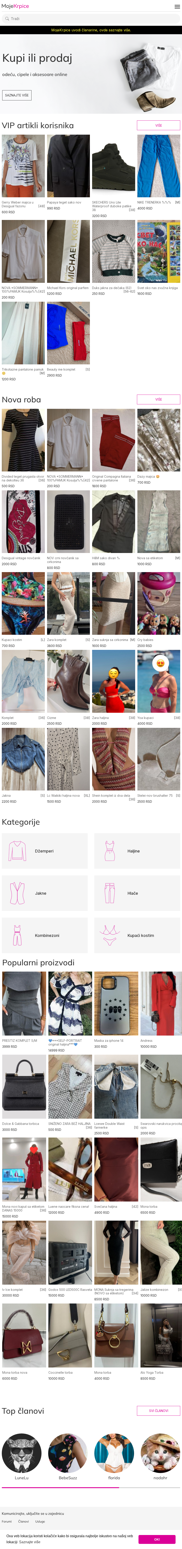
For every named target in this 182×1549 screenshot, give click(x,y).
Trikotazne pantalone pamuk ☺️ (23, 371)
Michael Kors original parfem (68, 288)
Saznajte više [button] (29, 1542)
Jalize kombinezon (154, 1289)
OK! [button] (157, 1539)
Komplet (8, 718)
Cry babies (145, 640)
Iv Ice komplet (12, 1289)
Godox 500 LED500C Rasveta (70, 1289)
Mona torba (148, 1206)
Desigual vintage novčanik (21, 558)
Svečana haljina (105, 1206)
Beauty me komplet (61, 369)
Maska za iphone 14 (108, 1040)
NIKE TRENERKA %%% (154, 202)
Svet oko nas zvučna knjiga (157, 288)
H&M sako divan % (106, 558)
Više (158, 125)
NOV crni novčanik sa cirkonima (63, 560)
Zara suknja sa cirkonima (110, 640)
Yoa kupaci (145, 718)
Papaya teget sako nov (64, 202)
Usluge (40, 1521)
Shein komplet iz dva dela (111, 795)
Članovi (23, 1521)
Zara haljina (100, 718)
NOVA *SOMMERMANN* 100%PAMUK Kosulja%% (20, 289)
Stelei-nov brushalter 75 (155, 795)
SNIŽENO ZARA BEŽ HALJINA (69, 1124)
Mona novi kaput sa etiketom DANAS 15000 (23, 1208)
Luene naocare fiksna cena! (68, 1206)
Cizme (51, 718)
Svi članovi (158, 1411)
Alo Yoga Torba (151, 1372)
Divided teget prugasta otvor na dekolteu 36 (23, 478)
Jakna (6, 795)
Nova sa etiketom (150, 558)
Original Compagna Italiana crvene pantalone (111, 478)
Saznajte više (17, 95)
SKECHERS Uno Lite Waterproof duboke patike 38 (111, 206)
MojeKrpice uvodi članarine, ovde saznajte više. (91, 30)
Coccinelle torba (60, 1372)
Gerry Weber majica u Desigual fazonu (18, 204)
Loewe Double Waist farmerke (109, 1125)
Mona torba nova (14, 1372)
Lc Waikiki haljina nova (63, 795)
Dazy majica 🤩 (148, 476)
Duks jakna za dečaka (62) (112, 288)
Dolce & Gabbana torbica (20, 1124)
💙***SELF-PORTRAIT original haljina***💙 (65, 1042)
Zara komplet (56, 640)
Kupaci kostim (12, 640)
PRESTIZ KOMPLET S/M (19, 1040)
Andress (146, 1040)
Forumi (7, 1521)
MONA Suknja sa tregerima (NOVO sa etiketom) (113, 1291)
